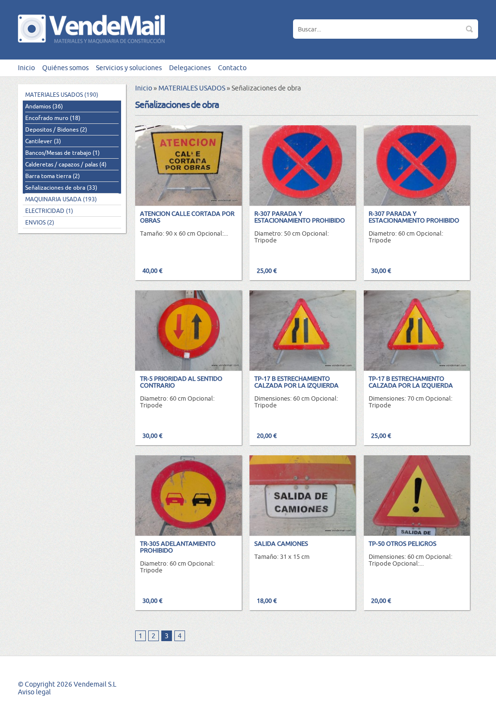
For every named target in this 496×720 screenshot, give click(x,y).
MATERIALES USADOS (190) (61, 94)
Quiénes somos (65, 68)
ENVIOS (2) (39, 222)
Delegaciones (190, 68)
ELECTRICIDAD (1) (49, 211)
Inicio (26, 68)
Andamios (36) (44, 106)
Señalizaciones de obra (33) (61, 187)
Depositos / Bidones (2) (56, 129)
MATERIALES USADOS (191, 88)
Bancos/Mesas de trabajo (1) (62, 153)
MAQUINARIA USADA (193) (61, 199)
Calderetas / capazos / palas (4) (66, 164)
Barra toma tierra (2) (52, 176)
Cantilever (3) (43, 141)
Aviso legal (34, 692)
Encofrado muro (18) (52, 118)
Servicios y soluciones (129, 68)
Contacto (232, 68)
